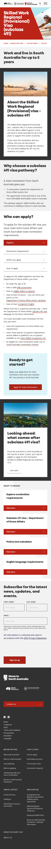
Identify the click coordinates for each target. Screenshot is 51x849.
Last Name (31, 602)
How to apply (33, 749)
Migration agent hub (13, 832)
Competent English (26, 304)
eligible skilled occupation (24, 291)
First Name (9, 602)
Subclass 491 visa (39, 311)
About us (8, 838)
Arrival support (11, 789)
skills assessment (24, 287)
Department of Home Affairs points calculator (26, 300)
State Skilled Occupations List (33, 338)
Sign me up (15, 660)
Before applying (10, 749)
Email (7, 615)
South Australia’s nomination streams (22, 344)
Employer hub (33, 789)
